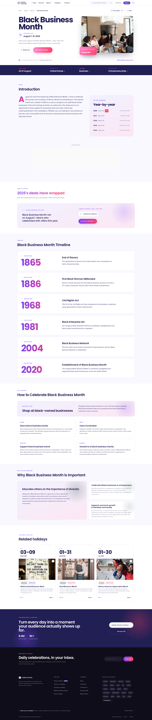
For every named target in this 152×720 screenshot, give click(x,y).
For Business (84, 687)
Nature (125, 689)
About (82, 681)
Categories (57, 3)
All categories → (107, 700)
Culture (105, 685)
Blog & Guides (84, 694)
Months (48, 3)
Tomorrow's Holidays (59, 684)
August (26, 10)
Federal (112, 685)
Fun (123, 685)
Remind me (26, 50)
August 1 (32, 10)
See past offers (86, 221)
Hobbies (105, 689)
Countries (67, 3)
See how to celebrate (41, 50)
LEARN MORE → (129, 710)
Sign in (127, 3)
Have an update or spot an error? (125, 60)
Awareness (113, 681)
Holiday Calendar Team (46, 60)
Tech (124, 696)
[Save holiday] (53, 561)
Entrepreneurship (117, 71)
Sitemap (131, 716)
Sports (112, 696)
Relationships (115, 692)
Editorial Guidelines (117, 716)
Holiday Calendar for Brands (120, 625)
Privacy (125, 716)
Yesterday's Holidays (59, 687)
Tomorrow (41, 3)
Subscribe (128, 659)
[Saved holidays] (133, 3)
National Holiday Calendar (61, 690)
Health (128, 685)
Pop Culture (106, 692)
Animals (105, 681)
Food (118, 685)
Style (118, 696)
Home (20, 10)
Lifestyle (112, 689)
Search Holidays (58, 694)
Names (119, 689)
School (130, 692)
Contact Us (83, 684)
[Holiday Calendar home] (22, 2)
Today (34, 3)
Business (83, 71)
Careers (128, 681)
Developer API (121, 631)
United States (56, 71)
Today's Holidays (60, 681)
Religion (124, 692)
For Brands (118, 3)
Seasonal (105, 696)
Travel (129, 696)
